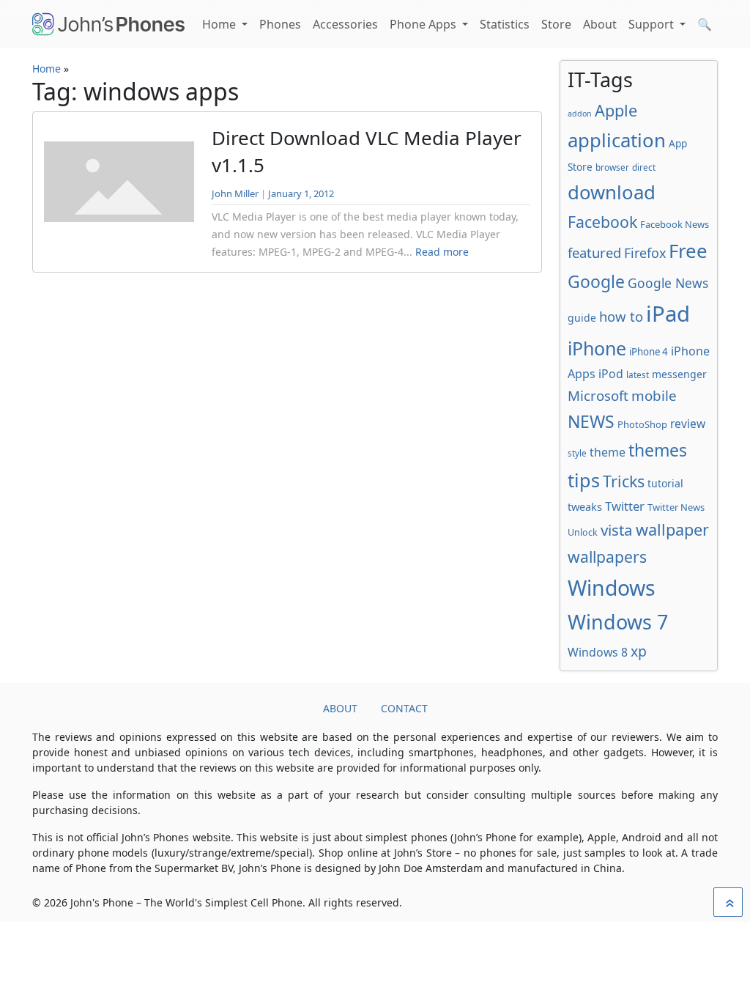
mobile (654, 395)
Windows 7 (618, 621)
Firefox (645, 253)
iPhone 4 (648, 351)
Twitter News (676, 507)
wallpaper (672, 529)
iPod (610, 374)
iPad (668, 313)
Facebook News (674, 224)
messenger (679, 374)
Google (596, 281)
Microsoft (598, 395)
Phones (280, 24)
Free (688, 250)
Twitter (625, 506)
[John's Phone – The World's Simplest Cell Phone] (108, 24)
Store (556, 24)
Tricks (624, 481)
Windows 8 (598, 652)
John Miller (235, 193)
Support (652, 24)
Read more (442, 252)
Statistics (505, 24)
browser (612, 167)
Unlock (583, 532)
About (600, 24)
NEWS (591, 421)
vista (617, 530)
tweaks (585, 506)
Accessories (345, 24)
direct (644, 167)
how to (621, 316)
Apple (616, 110)
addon (580, 113)
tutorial (665, 483)
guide (582, 318)
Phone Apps (424, 24)
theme (607, 452)
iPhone (597, 348)
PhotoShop (642, 424)
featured (594, 252)
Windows (612, 588)
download (612, 192)
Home (220, 24)
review (687, 423)
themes (657, 450)
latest (637, 374)
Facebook (602, 221)
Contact (404, 708)
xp (639, 651)
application (617, 140)
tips (584, 480)
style (577, 453)
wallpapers (607, 556)
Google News (668, 283)
